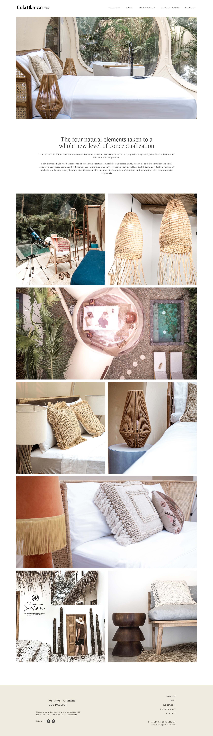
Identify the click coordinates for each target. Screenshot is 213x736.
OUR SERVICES (147, 8)
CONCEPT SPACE (170, 8)
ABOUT (129, 8)
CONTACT (190, 8)
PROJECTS (114, 8)
